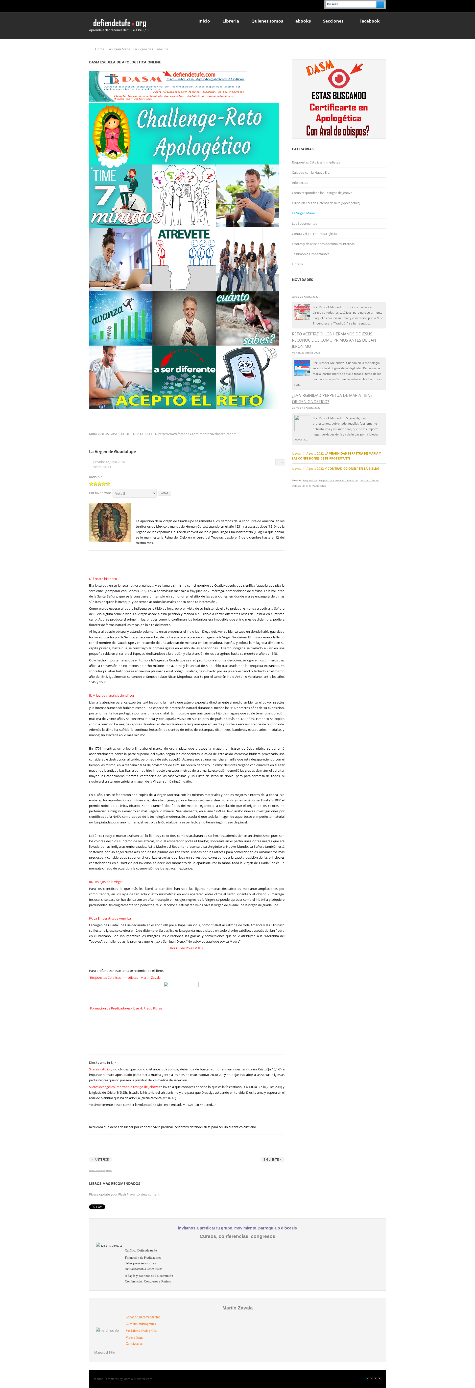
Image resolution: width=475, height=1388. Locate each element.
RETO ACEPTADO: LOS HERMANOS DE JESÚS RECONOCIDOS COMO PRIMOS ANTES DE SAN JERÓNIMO (334, 340)
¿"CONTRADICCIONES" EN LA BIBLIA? (352, 468)
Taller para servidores (140, 1263)
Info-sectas (300, 182)
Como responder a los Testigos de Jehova (322, 193)
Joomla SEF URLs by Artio (100, 1170)
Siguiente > (272, 1159)
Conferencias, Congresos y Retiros (148, 1281)
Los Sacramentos (304, 223)
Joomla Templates (106, 1379)
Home (99, 49)
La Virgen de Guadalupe (112, 451)
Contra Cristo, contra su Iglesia (314, 233)
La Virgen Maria (118, 49)
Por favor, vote (100, 492)
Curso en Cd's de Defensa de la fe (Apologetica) (326, 203)
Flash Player (127, 1194)
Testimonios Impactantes (310, 254)
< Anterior (100, 1159)
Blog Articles (310, 480)
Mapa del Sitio (104, 1352)
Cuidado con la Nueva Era (311, 172)
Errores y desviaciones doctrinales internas (323, 244)
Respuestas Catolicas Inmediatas (316, 162)
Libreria (297, 264)
